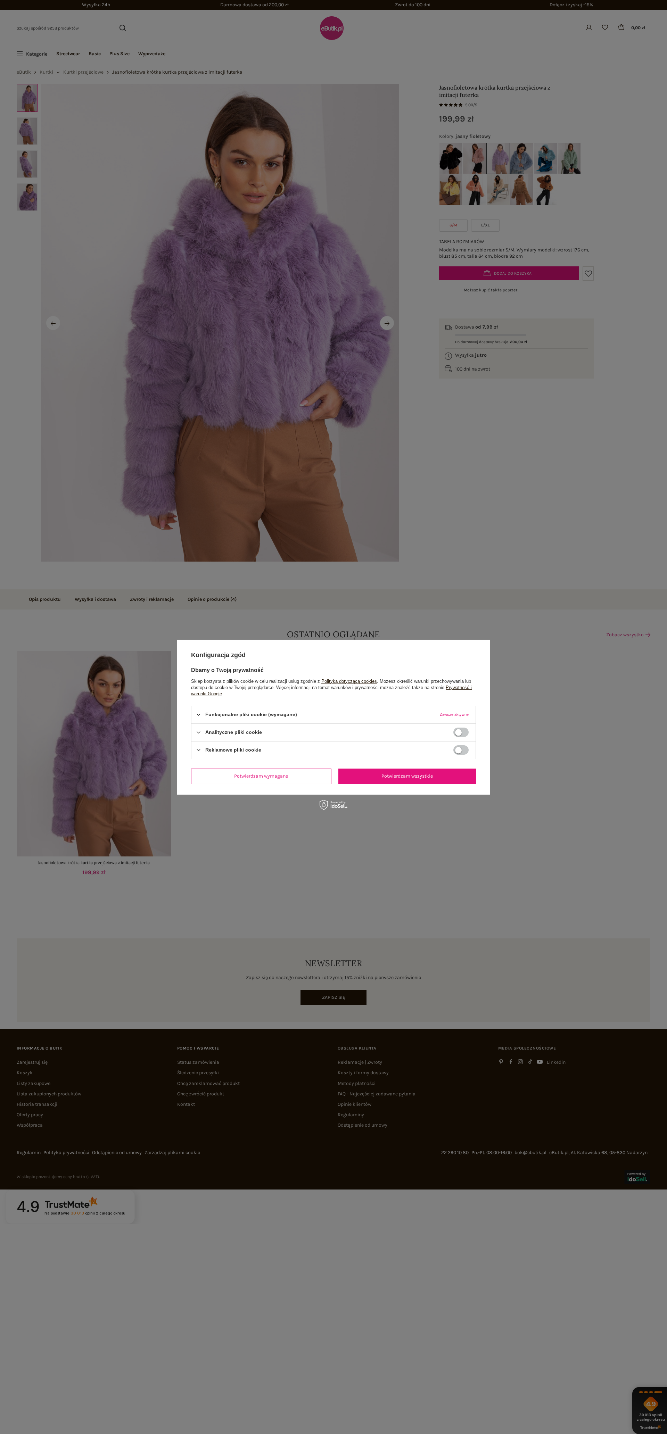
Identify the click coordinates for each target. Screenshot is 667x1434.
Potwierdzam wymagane (261, 776)
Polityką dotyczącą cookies (349, 680)
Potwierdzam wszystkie (407, 776)
